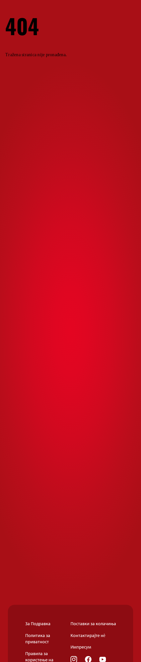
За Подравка (37, 624)
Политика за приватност (37, 638)
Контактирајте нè (87, 635)
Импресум (80, 647)
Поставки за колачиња (93, 624)
